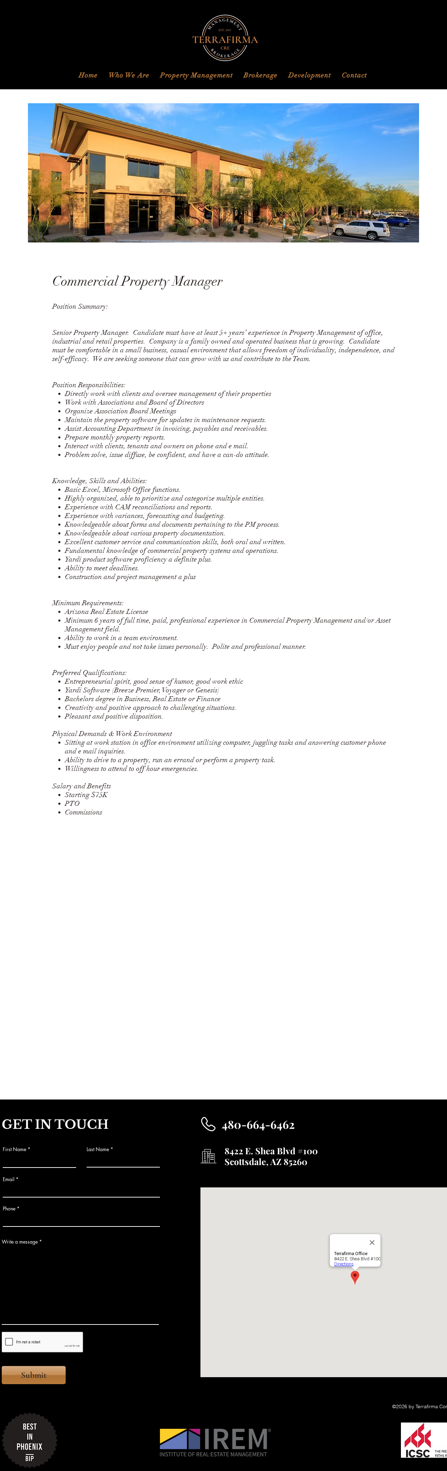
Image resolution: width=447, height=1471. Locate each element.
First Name (14, 1149)
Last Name (98, 1149)
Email (8, 1179)
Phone (9, 1208)
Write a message (20, 1241)
